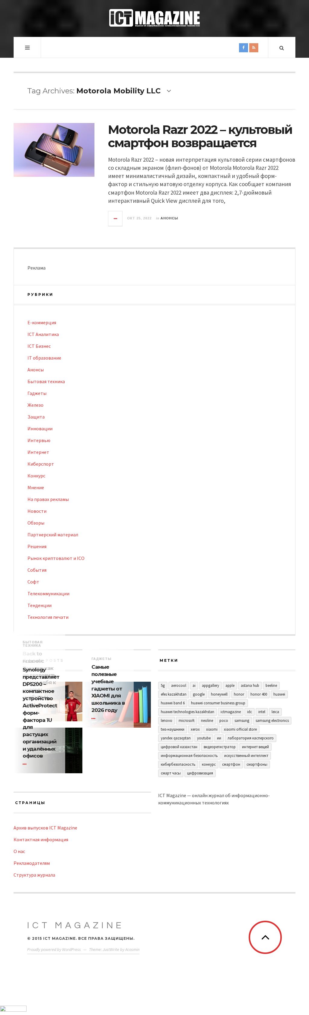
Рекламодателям (32, 863)
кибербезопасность (178, 764)
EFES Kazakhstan (173, 694)
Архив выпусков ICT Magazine (45, 828)
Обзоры (35, 523)
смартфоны (257, 764)
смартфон (231, 764)
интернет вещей (255, 746)
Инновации (40, 428)
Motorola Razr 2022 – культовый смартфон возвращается (200, 136)
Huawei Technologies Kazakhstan (187, 711)
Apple (229, 685)
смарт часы (171, 773)
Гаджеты (36, 393)
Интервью (38, 440)
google (199, 694)
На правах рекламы (48, 499)
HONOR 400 (258, 694)
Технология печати (47, 617)
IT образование (44, 358)
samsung (241, 720)
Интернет (38, 452)
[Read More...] (115, 218)
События (36, 570)
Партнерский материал (52, 535)
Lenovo (166, 720)
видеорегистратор (220, 746)
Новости (36, 511)
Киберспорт (40, 464)
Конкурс (36, 476)
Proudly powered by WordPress (54, 949)
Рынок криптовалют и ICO (55, 558)
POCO (223, 720)
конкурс (209, 764)
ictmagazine (231, 711)
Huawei (279, 694)
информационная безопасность (189, 755)
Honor (239, 694)
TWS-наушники (172, 729)
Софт (33, 582)
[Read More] (94, 718)
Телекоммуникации (48, 593)
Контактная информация (41, 839)
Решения (36, 546)
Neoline (207, 720)
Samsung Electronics (272, 720)
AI (194, 685)
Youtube (204, 738)
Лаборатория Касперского (251, 738)
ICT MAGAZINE (75, 925)
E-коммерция (41, 322)
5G (163, 685)
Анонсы (169, 218)
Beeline (271, 685)
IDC (249, 711)
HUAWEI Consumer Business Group (218, 703)
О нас (19, 851)
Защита (36, 417)
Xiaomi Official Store (240, 729)
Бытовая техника (46, 381)
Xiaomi (212, 729)
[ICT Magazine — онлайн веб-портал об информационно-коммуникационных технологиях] (154, 18)
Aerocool (178, 685)
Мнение (35, 487)
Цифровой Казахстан (179, 746)
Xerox (195, 729)
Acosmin (132, 949)
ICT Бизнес (39, 346)
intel (261, 711)
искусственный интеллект (246, 755)
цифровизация (200, 773)
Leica (275, 711)
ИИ (219, 738)
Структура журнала (34, 875)
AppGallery (210, 685)
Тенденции (39, 605)
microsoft (187, 720)
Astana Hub (250, 685)
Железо (35, 405)
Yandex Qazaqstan (176, 738)
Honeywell (219, 694)
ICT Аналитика (43, 334)
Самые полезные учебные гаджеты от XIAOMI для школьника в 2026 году (108, 688)
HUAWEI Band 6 (173, 703)
